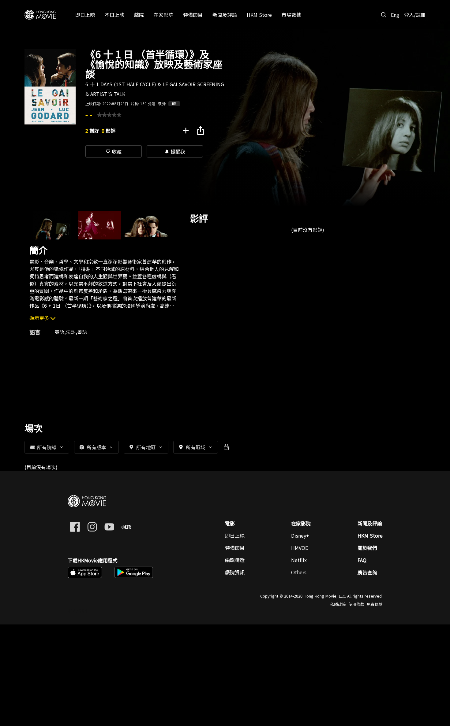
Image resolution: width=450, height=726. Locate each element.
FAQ (362, 560)
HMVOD (300, 547)
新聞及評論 (370, 523)
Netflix (299, 560)
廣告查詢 (367, 572)
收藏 (114, 151)
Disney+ (300, 535)
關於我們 (367, 547)
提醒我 (174, 151)
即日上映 (235, 535)
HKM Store (370, 535)
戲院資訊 (235, 572)
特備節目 (235, 547)
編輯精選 (235, 560)
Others (298, 572)
